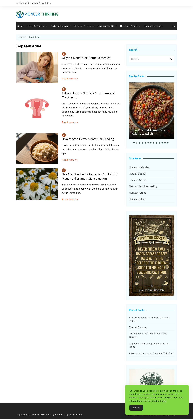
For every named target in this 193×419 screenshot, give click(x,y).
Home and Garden (139, 167)
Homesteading (152, 26)
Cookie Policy (159, 401)
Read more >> (70, 78)
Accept (136, 407)
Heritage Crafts (129, 26)
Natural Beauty (59, 26)
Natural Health (106, 26)
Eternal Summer (138, 327)
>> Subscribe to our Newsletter (33, 3)
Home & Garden (36, 26)
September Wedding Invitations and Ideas (149, 345)
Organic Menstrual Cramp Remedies (86, 58)
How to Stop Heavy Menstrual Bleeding (88, 139)
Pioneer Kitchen (83, 26)
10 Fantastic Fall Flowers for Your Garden (148, 335)
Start (20, 26)
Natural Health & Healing (143, 186)
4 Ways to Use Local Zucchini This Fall (151, 353)
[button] (134, 143)
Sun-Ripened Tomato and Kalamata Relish (149, 131)
